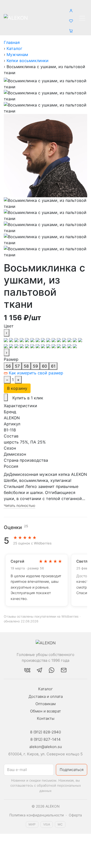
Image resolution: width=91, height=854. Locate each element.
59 (35, 366)
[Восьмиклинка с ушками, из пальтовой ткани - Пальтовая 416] (64, 339)
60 (44, 366)
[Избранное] (71, 18)
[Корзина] (71, 28)
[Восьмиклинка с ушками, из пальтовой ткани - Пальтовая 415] (59, 339)
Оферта (75, 815)
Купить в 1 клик (27, 397)
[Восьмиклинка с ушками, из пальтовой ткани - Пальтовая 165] (17, 339)
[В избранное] (6, 397)
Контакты (45, 718)
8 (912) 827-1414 (45, 739)
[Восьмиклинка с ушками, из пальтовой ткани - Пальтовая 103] (11, 339)
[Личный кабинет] (71, 8)
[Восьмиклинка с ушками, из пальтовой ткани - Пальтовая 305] (43, 339)
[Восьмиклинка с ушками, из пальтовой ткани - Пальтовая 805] (43, 345)
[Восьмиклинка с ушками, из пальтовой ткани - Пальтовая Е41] (6, 345)
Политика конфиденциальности (36, 815)
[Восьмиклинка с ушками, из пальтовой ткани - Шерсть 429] (64, 345)
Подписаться (71, 769)
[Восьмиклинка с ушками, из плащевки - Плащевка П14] (75, 345)
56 (8, 366)
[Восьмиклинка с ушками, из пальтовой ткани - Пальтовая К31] (59, 345)
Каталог (45, 688)
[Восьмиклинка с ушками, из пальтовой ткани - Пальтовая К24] (33, 345)
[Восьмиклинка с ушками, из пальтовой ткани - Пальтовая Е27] (80, 339)
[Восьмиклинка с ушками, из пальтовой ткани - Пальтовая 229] (33, 339)
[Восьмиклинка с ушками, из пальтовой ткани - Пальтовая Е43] (11, 345)
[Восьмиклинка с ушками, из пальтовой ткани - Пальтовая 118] (38, 345)
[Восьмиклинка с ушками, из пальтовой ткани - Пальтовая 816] (49, 345)
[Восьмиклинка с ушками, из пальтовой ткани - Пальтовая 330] (49, 339)
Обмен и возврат (45, 711)
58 (26, 366)
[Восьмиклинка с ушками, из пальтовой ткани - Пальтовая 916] (75, 339)
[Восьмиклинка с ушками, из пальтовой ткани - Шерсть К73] (70, 345)
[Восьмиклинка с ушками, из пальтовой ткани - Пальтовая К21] (22, 345)
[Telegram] (39, 670)
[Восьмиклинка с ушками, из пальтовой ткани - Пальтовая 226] (27, 339)
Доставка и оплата (46, 696)
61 (53, 366)
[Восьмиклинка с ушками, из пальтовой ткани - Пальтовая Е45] (17, 345)
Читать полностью (19, 505)
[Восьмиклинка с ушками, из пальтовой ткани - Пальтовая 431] (70, 339)
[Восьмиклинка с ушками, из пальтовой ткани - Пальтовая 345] (54, 339)
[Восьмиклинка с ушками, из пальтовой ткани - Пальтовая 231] (38, 339)
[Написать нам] (63, 670)
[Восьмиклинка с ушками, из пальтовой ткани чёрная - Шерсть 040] (6, 339)
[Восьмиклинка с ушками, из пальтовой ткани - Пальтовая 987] (54, 345)
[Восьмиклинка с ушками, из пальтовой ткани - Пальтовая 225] (22, 339)
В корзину (17, 388)
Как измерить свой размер (35, 372)
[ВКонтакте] (27, 670)
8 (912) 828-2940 (45, 732)
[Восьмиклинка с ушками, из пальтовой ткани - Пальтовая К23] (27, 345)
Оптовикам (45, 703)
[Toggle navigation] (82, 18)
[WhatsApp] (51, 670)
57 (17, 366)
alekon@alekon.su (45, 746)
